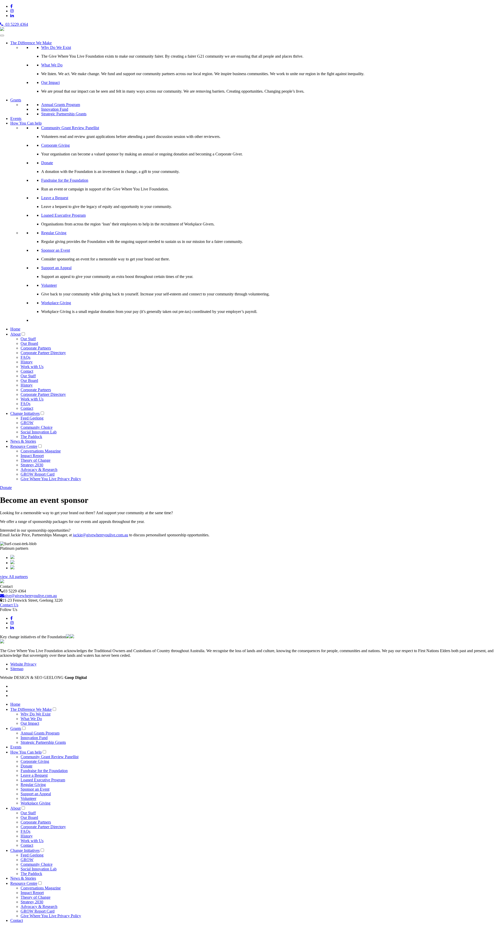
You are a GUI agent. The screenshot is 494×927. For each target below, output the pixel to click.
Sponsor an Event (55, 250)
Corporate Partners (36, 348)
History (27, 362)
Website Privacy (23, 664)
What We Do (52, 65)
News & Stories (23, 441)
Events (15, 118)
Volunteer (49, 285)
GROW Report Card (38, 474)
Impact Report (32, 455)
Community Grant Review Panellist (70, 128)
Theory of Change (35, 460)
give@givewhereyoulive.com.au (30, 595)
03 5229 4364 (15, 24)
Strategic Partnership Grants (63, 114)
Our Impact (50, 82)
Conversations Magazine (41, 451)
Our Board (29, 343)
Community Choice (36, 427)
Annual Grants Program (60, 104)
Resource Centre (23, 446)
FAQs (25, 357)
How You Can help (26, 123)
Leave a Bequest (54, 198)
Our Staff (28, 339)
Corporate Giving (55, 145)
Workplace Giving (56, 303)
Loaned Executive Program (63, 215)
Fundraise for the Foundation (64, 180)
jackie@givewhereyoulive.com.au (100, 535)
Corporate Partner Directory (43, 353)
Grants (15, 100)
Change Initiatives (25, 413)
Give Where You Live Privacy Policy (51, 479)
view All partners (14, 576)
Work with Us (32, 366)
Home (15, 329)
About (15, 334)
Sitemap (16, 669)
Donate (47, 163)
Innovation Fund (54, 109)
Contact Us (9, 605)
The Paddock (31, 436)
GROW (27, 423)
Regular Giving (53, 233)
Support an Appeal (56, 268)
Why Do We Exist (56, 47)
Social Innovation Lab (39, 432)
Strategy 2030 (32, 465)
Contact (27, 371)
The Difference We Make (31, 43)
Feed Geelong (32, 418)
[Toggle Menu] (2, 35)
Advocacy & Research (39, 469)
